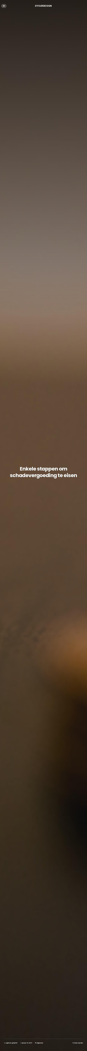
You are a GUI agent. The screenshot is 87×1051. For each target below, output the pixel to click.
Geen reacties (78, 1043)
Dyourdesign (43, 5)
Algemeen (40, 1043)
